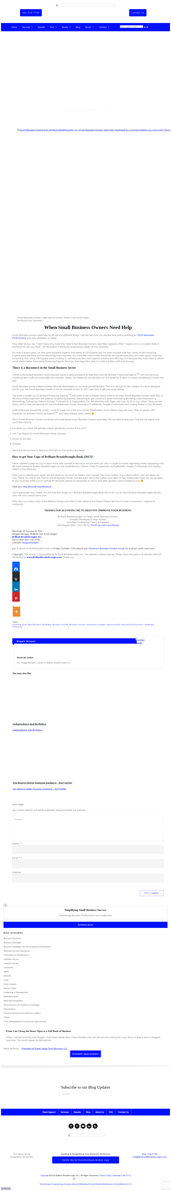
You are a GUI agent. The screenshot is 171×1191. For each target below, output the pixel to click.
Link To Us (126, 1175)
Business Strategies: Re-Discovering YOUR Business (27, 946)
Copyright (44, 1175)
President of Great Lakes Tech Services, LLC (44, 1048)
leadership (149, 624)
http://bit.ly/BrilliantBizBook (37, 486)
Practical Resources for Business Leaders (22, 1013)
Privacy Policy (105, 1175)
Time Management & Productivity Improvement (25, 1021)
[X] (16, 577)
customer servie (11, 963)
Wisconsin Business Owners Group (106, 548)
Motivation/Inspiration (13, 1000)
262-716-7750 (149, 1154)
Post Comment (151, 893)
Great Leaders (10, 984)
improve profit (113, 624)
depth (6, 971)
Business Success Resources (16, 951)
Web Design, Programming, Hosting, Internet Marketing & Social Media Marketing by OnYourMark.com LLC (86, 1184)
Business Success (77, 624)
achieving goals (19, 624)
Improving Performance (132, 624)
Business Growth (60, 624)
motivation (17, 627)
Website (16, 872)
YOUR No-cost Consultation (105, 525)
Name (17, 843)
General (7, 975)
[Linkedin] (16, 587)
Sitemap (116, 1175)
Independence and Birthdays (29, 724)
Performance (104, 109)
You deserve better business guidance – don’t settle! (42, 782)
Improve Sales (10, 988)
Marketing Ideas (11, 996)
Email (17, 857)
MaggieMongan (30, 542)
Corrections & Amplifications (16, 955)
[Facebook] (16, 567)
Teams (7, 1017)
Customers (8, 967)
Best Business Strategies (39, 624)
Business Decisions (12, 938)
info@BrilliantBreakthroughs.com (149, 1156)
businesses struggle (96, 624)
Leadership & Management (81, 109)
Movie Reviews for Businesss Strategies (22, 1005)
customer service (11, 959)
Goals (63, 109)
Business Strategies (12, 942)
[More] (16, 609)
